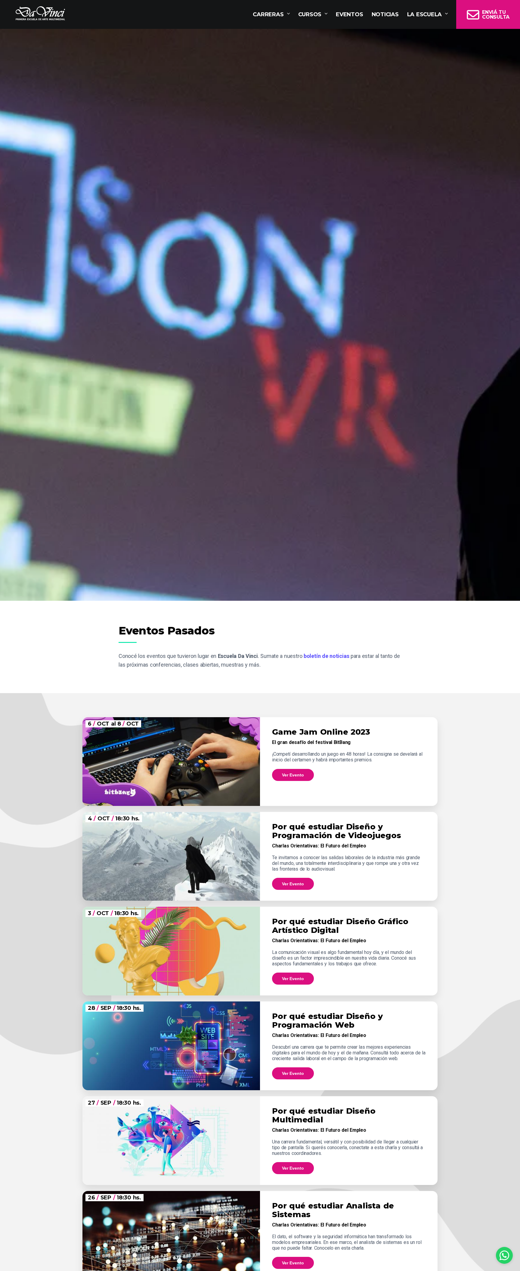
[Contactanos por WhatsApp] (504, 1255)
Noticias (385, 14)
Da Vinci (40, 13)
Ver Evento (293, 775)
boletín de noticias (326, 656)
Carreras (268, 14)
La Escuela (424, 14)
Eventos (349, 14)
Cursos (310, 14)
